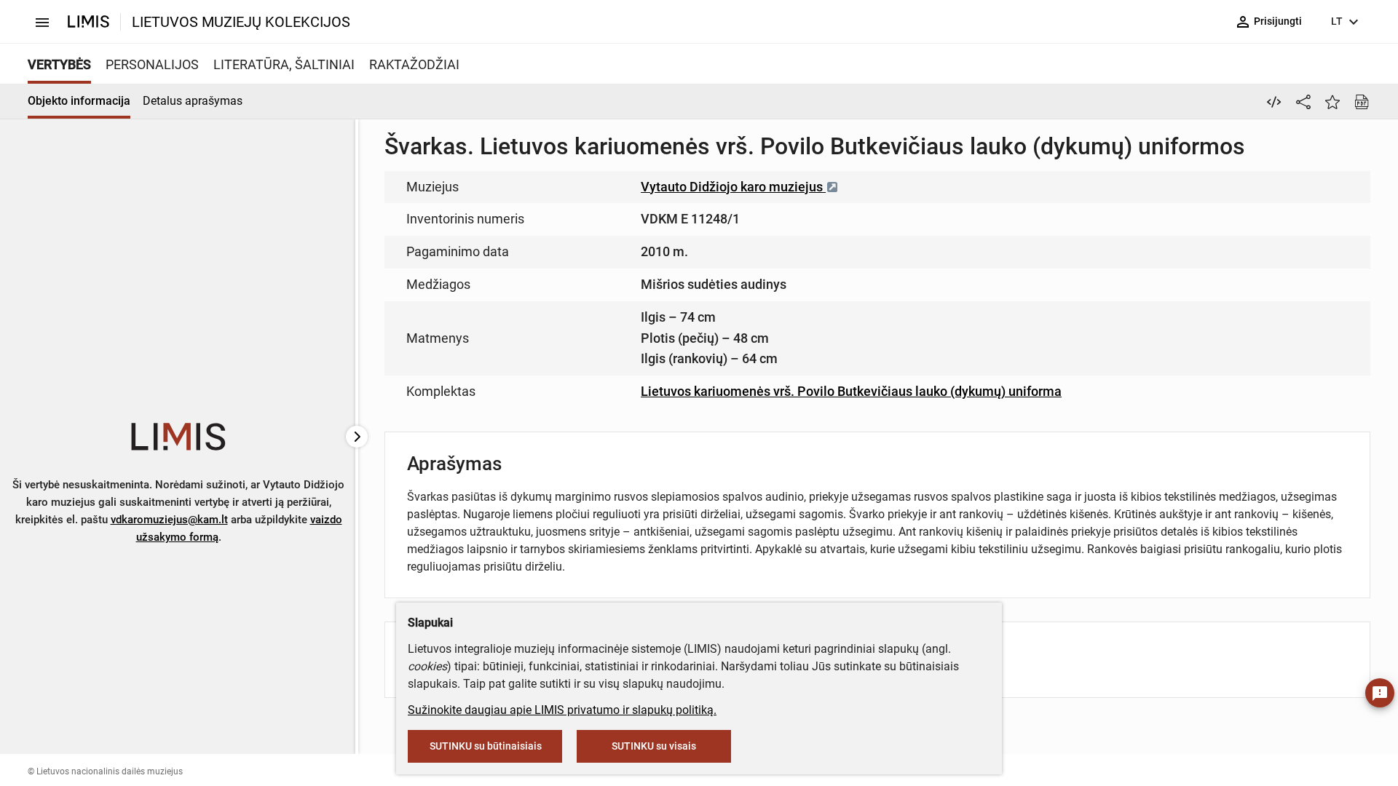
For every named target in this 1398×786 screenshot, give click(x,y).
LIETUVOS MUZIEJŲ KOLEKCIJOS (241, 22)
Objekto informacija (79, 101)
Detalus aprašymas (192, 101)
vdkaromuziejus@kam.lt (169, 519)
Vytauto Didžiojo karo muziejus (733, 186)
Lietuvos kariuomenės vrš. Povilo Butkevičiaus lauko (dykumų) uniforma (851, 391)
